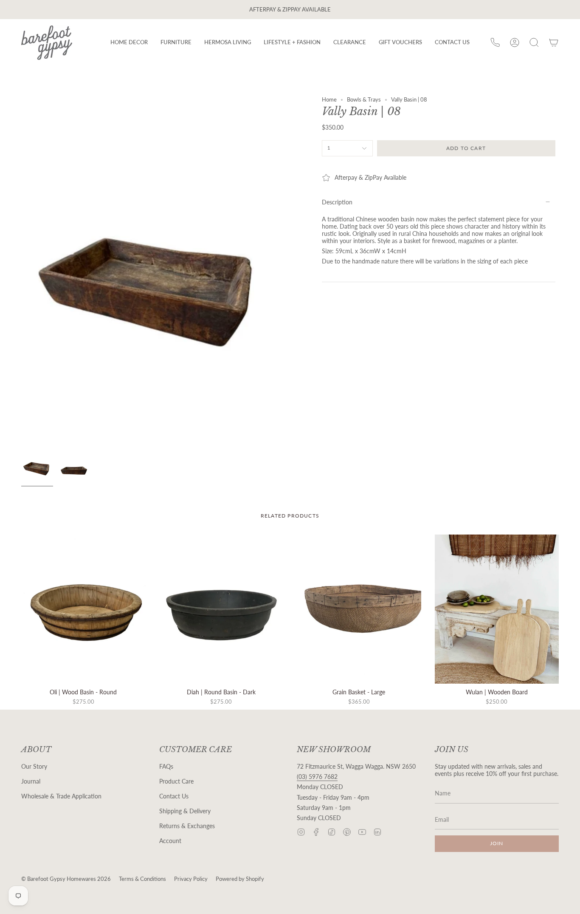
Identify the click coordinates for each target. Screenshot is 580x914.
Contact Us (174, 796)
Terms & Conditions (142, 879)
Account (170, 840)
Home (329, 99)
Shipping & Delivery (185, 811)
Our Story (34, 766)
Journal (30, 781)
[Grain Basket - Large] (359, 609)
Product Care (176, 781)
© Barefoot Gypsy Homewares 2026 (66, 879)
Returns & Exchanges (187, 825)
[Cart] (553, 42)
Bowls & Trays (364, 99)
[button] (129, 42)
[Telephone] (495, 42)
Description (337, 202)
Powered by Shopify (240, 879)
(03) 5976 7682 (317, 776)
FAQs (166, 766)
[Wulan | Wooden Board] (497, 609)
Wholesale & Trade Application (61, 796)
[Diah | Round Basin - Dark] (221, 609)
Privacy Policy (191, 879)
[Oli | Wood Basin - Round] (83, 609)
